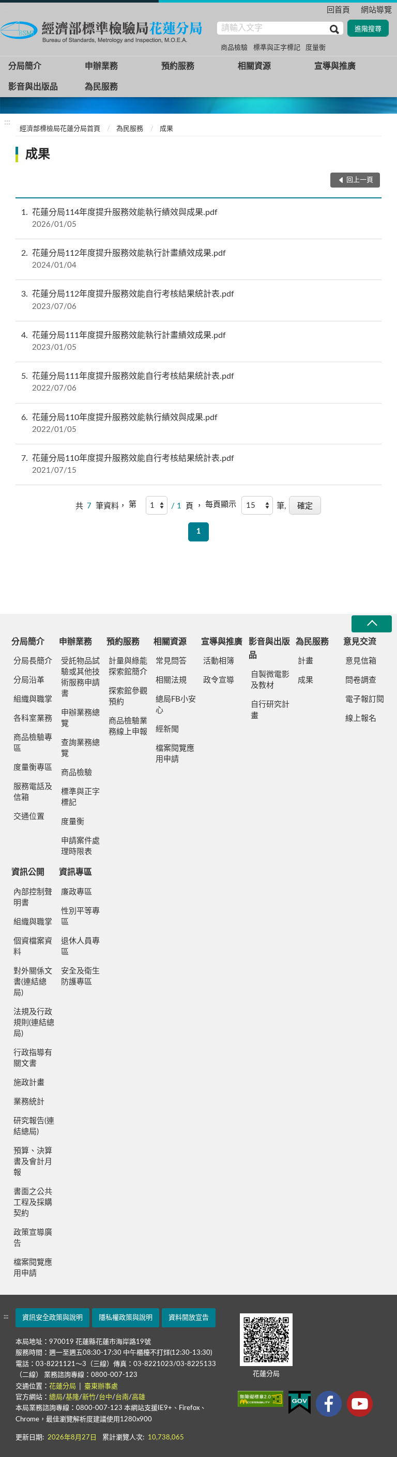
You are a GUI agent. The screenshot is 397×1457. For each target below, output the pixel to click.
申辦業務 (101, 66)
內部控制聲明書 (32, 897)
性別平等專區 (80, 916)
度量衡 (316, 47)
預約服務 (177, 66)
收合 (372, 623)
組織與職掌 (32, 699)
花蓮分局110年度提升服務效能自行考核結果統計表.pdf (127, 464)
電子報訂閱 (364, 699)
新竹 (89, 1397)
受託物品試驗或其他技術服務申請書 (80, 677)
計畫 (305, 661)
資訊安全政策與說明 (52, 1317)
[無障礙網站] (260, 1399)
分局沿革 (28, 680)
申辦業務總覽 (80, 718)
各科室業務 (32, 718)
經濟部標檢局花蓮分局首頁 (60, 129)
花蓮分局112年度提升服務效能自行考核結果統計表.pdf (127, 300)
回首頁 (338, 10)
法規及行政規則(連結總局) (33, 1022)
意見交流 (359, 642)
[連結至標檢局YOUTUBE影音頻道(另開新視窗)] (360, 1404)
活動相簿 (218, 661)
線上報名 (360, 718)
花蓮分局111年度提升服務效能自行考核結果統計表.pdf (127, 382)
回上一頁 (359, 180)
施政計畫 (28, 1083)
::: (7, 8)
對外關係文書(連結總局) (32, 982)
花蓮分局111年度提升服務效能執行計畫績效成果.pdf (123, 341)
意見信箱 (360, 661)
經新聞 (167, 729)
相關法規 (171, 680)
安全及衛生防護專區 (80, 976)
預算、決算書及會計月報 (32, 1161)
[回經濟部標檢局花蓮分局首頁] (103, 30)
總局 (56, 1397)
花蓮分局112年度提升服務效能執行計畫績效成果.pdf (123, 259)
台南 (122, 1397)
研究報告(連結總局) (33, 1126)
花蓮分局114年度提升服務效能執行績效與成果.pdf (119, 218)
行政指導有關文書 (32, 1058)
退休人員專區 (80, 946)
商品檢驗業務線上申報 (128, 726)
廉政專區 (76, 892)
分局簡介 (24, 66)
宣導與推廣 (335, 66)
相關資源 (254, 66)
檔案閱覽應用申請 (175, 754)
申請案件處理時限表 (80, 846)
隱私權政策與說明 (125, 1317)
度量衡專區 (32, 767)
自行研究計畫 (270, 710)
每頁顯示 (220, 504)
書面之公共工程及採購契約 (32, 1202)
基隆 (72, 1397)
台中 (105, 1397)
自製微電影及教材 (270, 680)
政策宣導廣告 (32, 1238)
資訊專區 (75, 872)
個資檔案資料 (32, 946)
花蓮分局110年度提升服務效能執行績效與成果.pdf (119, 423)
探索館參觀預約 (128, 696)
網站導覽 (376, 10)
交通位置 (28, 816)
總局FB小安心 (176, 704)
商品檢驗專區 (32, 743)
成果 (166, 129)
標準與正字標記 (276, 47)
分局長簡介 (32, 661)
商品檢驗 (234, 47)
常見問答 (171, 661)
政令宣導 (218, 680)
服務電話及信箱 (32, 792)
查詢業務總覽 (80, 748)
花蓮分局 (63, 1386)
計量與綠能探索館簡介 (128, 666)
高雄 (138, 1397)
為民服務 (101, 87)
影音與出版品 (33, 87)
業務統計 (28, 1102)
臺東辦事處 (101, 1386)
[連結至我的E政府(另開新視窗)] (299, 1402)
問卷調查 (360, 680)
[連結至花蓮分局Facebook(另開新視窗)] (329, 1404)
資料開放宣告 (189, 1317)
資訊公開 (27, 872)
